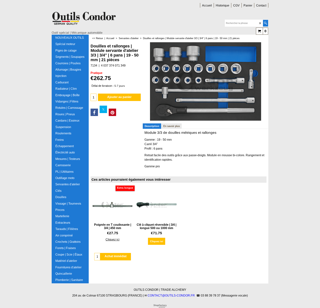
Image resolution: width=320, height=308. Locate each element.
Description (152, 126)
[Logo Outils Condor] (84, 19)
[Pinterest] (112, 112)
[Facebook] (94, 112)
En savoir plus (171, 126)
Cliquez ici (112, 239)
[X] (103, 109)
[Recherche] (265, 23)
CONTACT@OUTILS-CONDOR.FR (171, 295)
